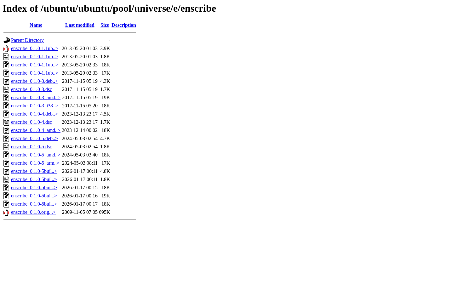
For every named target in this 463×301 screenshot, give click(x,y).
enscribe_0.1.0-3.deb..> (34, 81)
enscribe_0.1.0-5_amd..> (35, 154)
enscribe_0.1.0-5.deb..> (34, 138)
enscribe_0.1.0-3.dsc (31, 89)
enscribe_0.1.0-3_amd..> (35, 97)
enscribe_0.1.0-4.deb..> (34, 113)
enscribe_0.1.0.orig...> (33, 212)
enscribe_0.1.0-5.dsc (31, 146)
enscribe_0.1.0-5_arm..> (35, 163)
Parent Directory (27, 40)
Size (104, 25)
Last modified (79, 25)
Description (123, 25)
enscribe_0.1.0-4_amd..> (35, 130)
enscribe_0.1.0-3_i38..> (34, 105)
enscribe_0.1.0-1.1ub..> (34, 48)
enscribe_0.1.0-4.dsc (31, 122)
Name (36, 25)
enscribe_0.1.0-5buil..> (34, 171)
